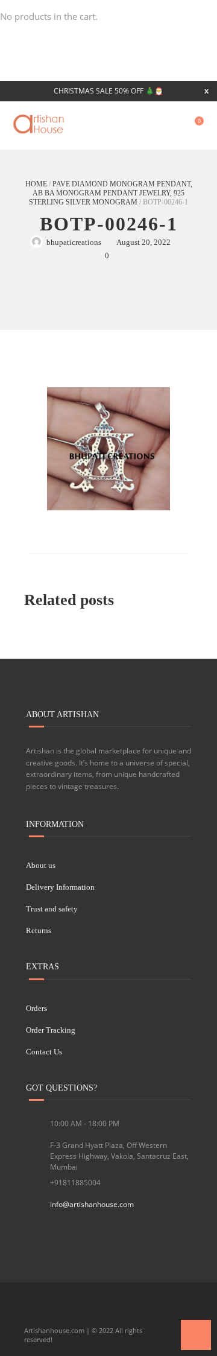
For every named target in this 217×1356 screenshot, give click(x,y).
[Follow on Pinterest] (116, 1311)
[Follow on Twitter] (55, 1311)
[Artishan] (40, 124)
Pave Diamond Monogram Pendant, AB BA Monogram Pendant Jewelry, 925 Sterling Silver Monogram (110, 193)
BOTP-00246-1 (109, 224)
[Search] (170, 125)
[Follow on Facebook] (34, 1311)
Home (36, 184)
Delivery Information (60, 887)
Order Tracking (50, 1029)
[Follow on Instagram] (96, 1311)
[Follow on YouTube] (75, 1311)
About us (40, 865)
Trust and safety (52, 908)
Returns (38, 930)
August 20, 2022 (143, 242)
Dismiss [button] (206, 90)
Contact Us (44, 1051)
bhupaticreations (73, 242)
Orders (36, 1008)
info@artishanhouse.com (92, 1204)
